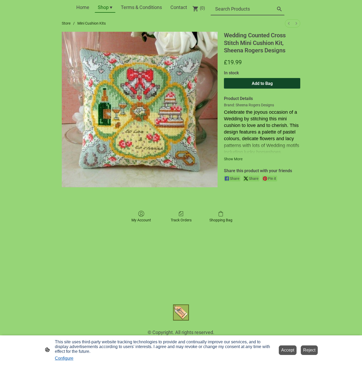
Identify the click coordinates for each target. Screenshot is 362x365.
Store (66, 23)
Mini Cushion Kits (91, 23)
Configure (64, 358)
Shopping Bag (220, 220)
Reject (309, 350)
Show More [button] (233, 159)
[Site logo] (181, 312)
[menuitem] (289, 23)
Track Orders (181, 220)
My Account (141, 220)
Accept (287, 350)
